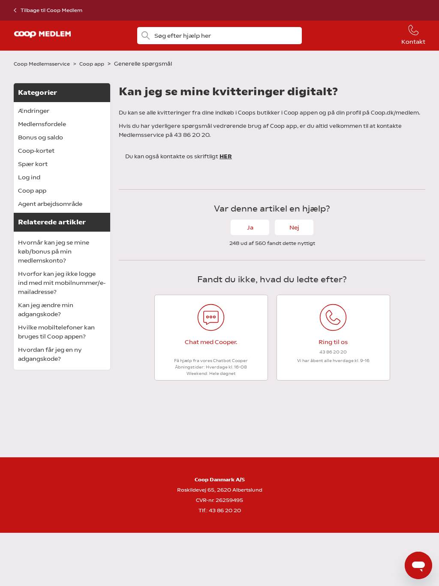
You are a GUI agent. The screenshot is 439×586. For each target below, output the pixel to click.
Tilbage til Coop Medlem (51, 10)
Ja (250, 227)
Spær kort (33, 163)
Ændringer (33, 110)
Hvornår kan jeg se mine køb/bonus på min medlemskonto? (53, 251)
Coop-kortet (36, 150)
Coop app (92, 64)
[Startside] (42, 40)
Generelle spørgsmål (143, 63)
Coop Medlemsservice (42, 64)
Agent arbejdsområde (50, 203)
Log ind (29, 177)
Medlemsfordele (42, 124)
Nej (294, 227)
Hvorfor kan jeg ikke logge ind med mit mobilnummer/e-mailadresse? (61, 282)
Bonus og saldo (40, 137)
